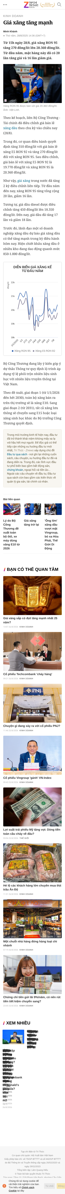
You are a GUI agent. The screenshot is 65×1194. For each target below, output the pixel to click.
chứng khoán (15, 469)
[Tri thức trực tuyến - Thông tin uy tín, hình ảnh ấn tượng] (39, 4)
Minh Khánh (10, 31)
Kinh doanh (13, 16)
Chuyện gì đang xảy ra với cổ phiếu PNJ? (31, 726)
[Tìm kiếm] (59, 5)
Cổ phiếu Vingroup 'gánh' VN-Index (27, 778)
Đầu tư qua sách (17, 454)
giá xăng (23, 181)
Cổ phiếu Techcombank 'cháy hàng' (27, 674)
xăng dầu (10, 128)
